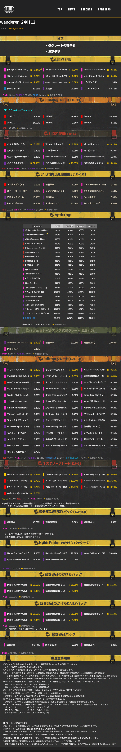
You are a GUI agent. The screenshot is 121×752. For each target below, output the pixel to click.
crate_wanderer (16, 28)
